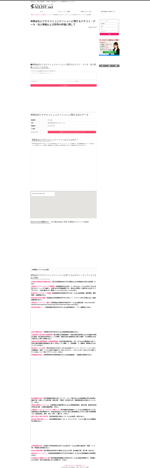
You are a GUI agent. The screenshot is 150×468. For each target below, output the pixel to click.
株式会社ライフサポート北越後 (41, 293)
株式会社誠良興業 (37, 450)
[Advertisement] (63, 45)
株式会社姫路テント (37, 307)
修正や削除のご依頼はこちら (108, 11)
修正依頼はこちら (81, 465)
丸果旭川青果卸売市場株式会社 (41, 281)
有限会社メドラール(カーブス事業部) (43, 286)
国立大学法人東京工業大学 (39, 416)
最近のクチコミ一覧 (86, 11)
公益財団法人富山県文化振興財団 (41, 334)
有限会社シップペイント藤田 (40, 302)
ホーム (41, 11)
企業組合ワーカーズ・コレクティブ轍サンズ (45, 409)
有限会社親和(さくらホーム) (40, 405)
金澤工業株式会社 (37, 332)
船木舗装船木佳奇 (37, 398)
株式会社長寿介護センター (39, 419)
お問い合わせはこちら (70, 465)
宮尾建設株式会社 (37, 355)
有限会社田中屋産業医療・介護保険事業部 (44, 341)
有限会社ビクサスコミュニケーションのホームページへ (71, 132)
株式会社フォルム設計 (38, 348)
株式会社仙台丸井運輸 (38, 298)
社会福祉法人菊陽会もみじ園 (40, 458)
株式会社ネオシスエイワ (39, 453)
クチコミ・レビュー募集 (64, 11)
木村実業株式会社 (37, 446)
